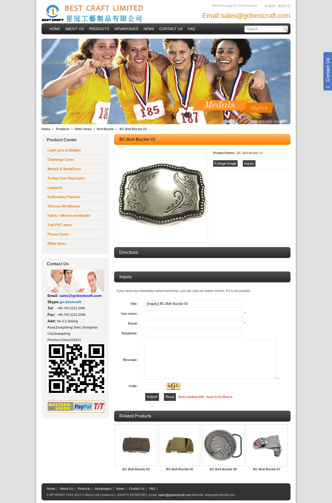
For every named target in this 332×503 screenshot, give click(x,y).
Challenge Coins (60, 160)
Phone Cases (57, 234)
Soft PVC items (59, 225)
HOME (54, 29)
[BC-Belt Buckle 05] (135, 445)
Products (63, 129)
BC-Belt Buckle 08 (223, 469)
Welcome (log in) (224, 6)
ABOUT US (74, 29)
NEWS (148, 29)
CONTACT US (171, 29)
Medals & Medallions (64, 169)
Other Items (83, 129)
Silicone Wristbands (63, 206)
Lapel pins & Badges (64, 150)
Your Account (248, 6)
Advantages (103, 489)
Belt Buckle (105, 129)
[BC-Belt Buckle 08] (223, 445)
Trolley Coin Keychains (66, 178)
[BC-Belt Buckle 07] (266, 445)
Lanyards (54, 188)
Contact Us (136, 489)
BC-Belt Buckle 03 (133, 129)
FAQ (191, 29)
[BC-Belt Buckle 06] (179, 445)
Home (46, 129)
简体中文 (284, 6)
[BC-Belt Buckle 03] (161, 240)
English (270, 6)
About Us (66, 489)
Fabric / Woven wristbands (68, 216)
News (120, 489)
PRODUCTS (99, 29)
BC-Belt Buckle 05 (136, 469)
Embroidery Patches (63, 197)
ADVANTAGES (126, 29)
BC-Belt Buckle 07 (266, 469)
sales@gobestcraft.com (255, 15)
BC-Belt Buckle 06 (179, 469)
